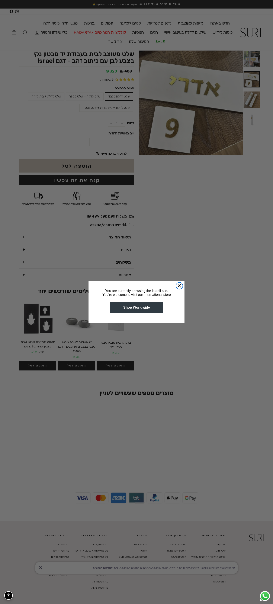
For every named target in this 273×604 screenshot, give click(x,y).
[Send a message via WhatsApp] (265, 596)
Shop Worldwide (136, 307)
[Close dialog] (179, 285)
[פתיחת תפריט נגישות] (8, 595)
